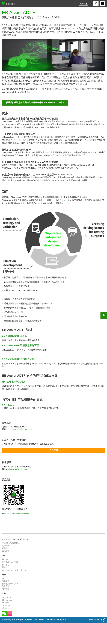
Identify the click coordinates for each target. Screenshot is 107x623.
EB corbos (6, 597)
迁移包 (62, 200)
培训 (22, 203)
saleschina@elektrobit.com (18, 513)
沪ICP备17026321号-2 (11, 543)
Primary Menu (102, 3)
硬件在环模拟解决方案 (13, 381)
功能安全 (5, 581)
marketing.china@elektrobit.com (20, 429)
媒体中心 (5, 565)
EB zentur (6, 605)
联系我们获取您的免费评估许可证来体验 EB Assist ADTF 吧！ (35, 102)
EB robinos (7, 600)
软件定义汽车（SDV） (11, 584)
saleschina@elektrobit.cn (17, 469)
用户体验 (5, 589)
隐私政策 (5, 551)
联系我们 (5, 548)
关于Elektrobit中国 (10, 562)
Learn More (93, 619)
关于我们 (5, 559)
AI (3, 578)
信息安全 (5, 586)
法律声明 (5, 546)
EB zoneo (6, 608)
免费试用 (83, 4)
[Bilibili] (9, 613)
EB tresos (6, 603)
